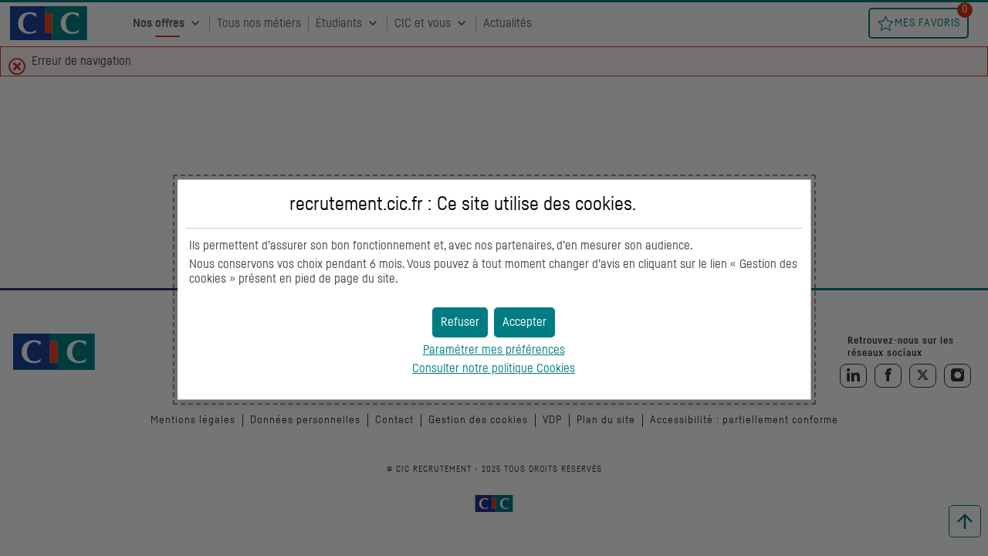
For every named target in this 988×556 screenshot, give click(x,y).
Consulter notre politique (493, 368)
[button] (524, 322)
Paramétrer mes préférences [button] (494, 350)
